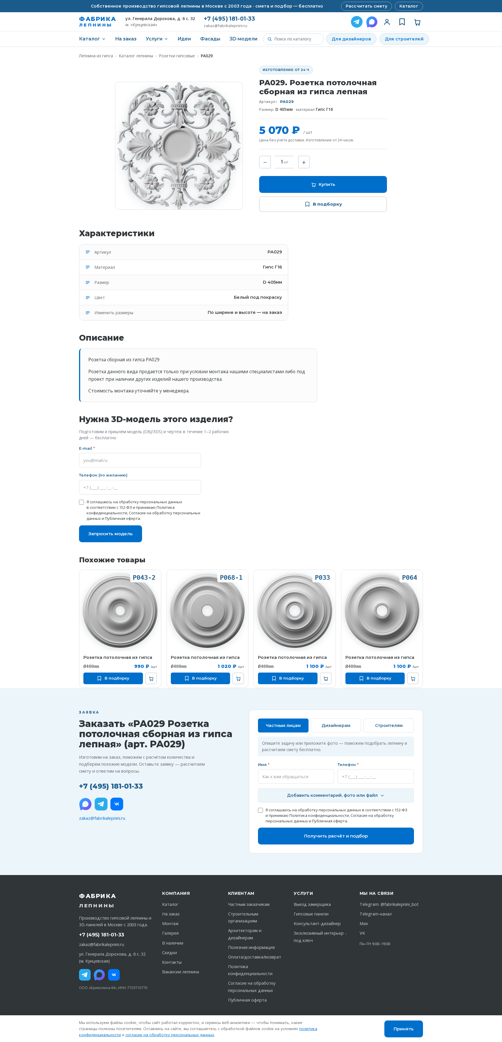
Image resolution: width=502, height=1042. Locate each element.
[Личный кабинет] (387, 22)
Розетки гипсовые (177, 55)
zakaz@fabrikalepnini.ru (225, 25)
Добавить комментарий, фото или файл (332, 795)
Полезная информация (251, 947)
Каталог (408, 6)
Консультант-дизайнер (317, 923)
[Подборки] (402, 22)
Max (364, 923)
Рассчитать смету (366, 6)
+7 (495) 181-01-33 (229, 18)
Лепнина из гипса (96, 55)
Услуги (154, 39)
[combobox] (297, 39)
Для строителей (404, 39)
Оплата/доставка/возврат (254, 957)
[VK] (116, 804)
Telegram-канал (376, 914)
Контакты (172, 962)
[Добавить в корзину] (151, 678)
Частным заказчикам (249, 904)
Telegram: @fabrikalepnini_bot (389, 904)
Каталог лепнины (136, 55)
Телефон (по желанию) (103, 475)
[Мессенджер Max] (372, 22)
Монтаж (170, 923)
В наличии (172, 943)
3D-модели (243, 39)
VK (362, 933)
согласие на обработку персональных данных (170, 1034)
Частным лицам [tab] (283, 725)
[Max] (99, 975)
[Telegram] (357, 22)
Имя (263, 764)
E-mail (87, 448)
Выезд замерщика (312, 904)
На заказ (126, 39)
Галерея (170, 933)
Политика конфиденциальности (319, 815)
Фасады (210, 39)
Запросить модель (110, 533)
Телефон (348, 764)
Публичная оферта (122, 518)
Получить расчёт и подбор (336, 836)
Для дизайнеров (351, 39)
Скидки (169, 952)
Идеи (184, 39)
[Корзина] (417, 22)
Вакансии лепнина (180, 972)
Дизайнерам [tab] (336, 725)
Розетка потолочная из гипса (117, 657)
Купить (327, 184)
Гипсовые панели (311, 914)
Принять (404, 1029)
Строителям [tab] (389, 725)
